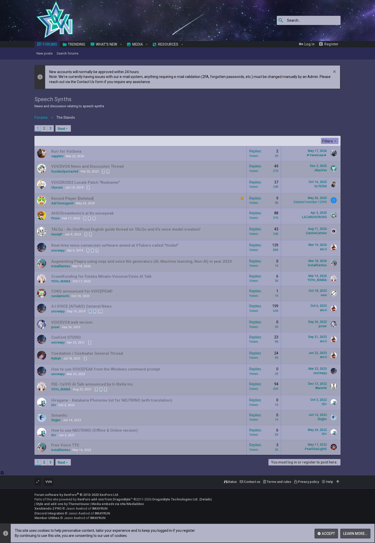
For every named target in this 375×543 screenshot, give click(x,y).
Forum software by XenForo (76, 495)
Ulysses (57, 187)
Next (61, 129)
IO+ (53, 405)
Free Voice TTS (65, 445)
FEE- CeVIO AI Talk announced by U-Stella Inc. (92, 384)
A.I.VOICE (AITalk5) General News (81, 306)
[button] (121, 44)
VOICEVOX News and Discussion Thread (87, 166)
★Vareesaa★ (316, 155)
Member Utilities (46, 518)
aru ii (323, 249)
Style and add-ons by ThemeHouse (62, 504)
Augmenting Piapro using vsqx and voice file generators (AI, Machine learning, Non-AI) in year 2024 (141, 261)
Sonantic (59, 415)
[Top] (338, 482)
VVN (48, 482)
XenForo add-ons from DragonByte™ (105, 499)
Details (205, 499)
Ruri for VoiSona (66, 151)
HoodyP (56, 234)
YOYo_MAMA (60, 281)
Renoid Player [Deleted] (72, 198)
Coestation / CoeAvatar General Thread (87, 353)
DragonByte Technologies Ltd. (175, 499)
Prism (55, 218)
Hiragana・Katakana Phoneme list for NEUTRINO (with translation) (111, 400)
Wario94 (321, 388)
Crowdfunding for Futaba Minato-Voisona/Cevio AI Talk (101, 276)
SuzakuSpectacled (64, 171)
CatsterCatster (316, 233)
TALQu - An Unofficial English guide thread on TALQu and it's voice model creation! (126, 229)
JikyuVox (320, 170)
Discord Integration (49, 513)
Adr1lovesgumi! (62, 203)
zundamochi (60, 296)
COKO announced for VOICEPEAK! (81, 291)
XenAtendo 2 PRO (47, 508)
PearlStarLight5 (316, 449)
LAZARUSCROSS (314, 217)
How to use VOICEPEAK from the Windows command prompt (105, 369)
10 (100, 311)
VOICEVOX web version (72, 322)
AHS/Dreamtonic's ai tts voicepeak (82, 213)
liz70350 (321, 186)
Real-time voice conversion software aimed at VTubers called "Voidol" (114, 245)
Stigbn (55, 420)
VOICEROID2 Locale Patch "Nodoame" (85, 182)
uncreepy (58, 250)
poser (55, 327)
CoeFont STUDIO (66, 337)
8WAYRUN (99, 508)
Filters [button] (327, 141)
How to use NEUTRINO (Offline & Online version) (94, 430)
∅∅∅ (324, 295)
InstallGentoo (60, 266)
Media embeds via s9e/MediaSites (117, 504)
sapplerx (57, 156)
